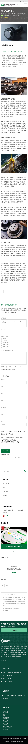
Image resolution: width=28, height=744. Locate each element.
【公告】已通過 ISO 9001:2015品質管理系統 (13, 695)
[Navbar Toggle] (25, 4)
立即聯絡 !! (14, 630)
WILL (4, 487)
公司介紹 (5, 712)
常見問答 (5, 724)
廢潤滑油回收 (6, 718)
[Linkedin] (5, 661)
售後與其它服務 (7, 727)
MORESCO (6, 483)
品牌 (4, 715)
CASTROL (5, 491)
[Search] (25, 471)
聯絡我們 (5, 730)
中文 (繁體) (24, 1)
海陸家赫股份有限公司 (16, 738)
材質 (19, 15)
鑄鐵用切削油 (4, 17)
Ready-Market (20, 741)
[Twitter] (3, 661)
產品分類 (9, 15)
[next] (25, 291)
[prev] (2, 291)
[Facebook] (1, 661)
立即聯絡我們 (5, 610)
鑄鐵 (7, 585)
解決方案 (15, 15)
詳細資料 (14, 572)
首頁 (5, 15)
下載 (6, 515)
